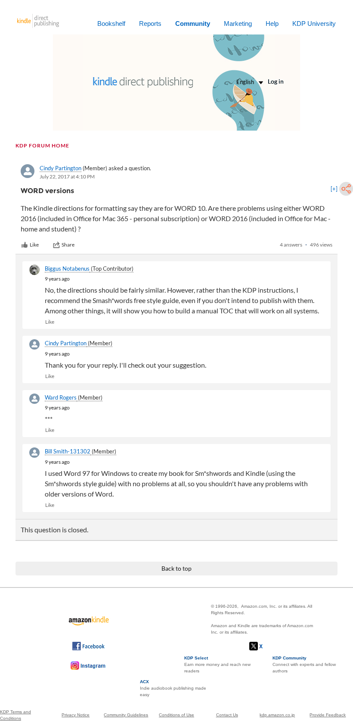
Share (68, 244)
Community (192, 23)
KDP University (314, 23)
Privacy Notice (76, 714)
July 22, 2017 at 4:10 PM (67, 176)
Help (272, 23)
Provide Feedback (328, 714)
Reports (150, 23)
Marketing (238, 23)
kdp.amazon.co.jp (277, 714)
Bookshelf (111, 23)
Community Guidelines (126, 714)
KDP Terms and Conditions (15, 715)
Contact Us (227, 714)
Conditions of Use (176, 714)
